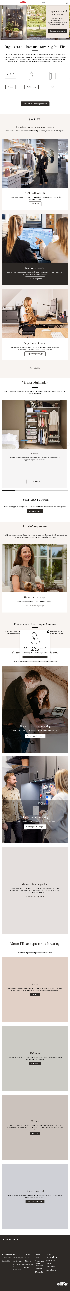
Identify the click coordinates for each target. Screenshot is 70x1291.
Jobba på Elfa (28, 1264)
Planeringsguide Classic (35, 736)
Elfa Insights (39, 1272)
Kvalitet (26, 1268)
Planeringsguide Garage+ (35, 827)
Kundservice (17, 1270)
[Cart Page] (67, 3)
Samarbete (38, 1269)
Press (37, 1258)
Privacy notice (50, 1267)
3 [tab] (35, 490)
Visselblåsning (51, 1270)
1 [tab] (8, 490)
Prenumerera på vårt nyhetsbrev (39, 1263)
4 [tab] (48, 490)
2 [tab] (22, 490)
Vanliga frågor (18, 1261)
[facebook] (3, 1239)
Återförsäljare (18, 1258)
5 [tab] (61, 490)
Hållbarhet (27, 1261)
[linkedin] (10, 1239)
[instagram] (7, 1239)
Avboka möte (6, 1258)
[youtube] (17, 1239)
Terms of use (50, 1260)
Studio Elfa (6, 1261)
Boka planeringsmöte (57, 31)
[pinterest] (14, 1239)
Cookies (48, 1263)
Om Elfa (26, 1258)
